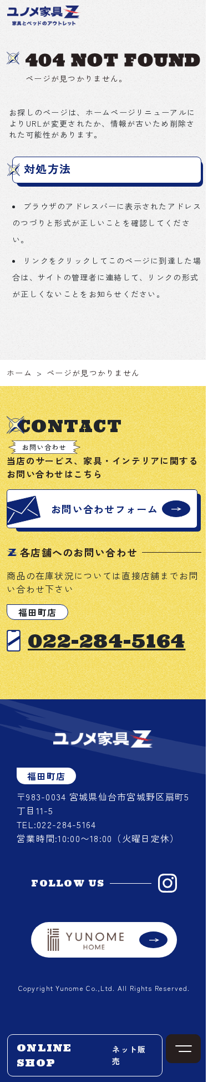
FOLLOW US (68, 883)
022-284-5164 (106, 641)
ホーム (19, 372)
